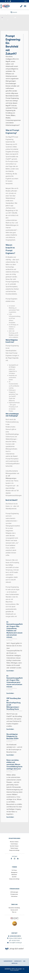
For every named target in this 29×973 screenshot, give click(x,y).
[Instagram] (8, 1)
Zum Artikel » (10, 671)
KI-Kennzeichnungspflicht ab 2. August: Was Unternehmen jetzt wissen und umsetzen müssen (14, 681)
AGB (24, 961)
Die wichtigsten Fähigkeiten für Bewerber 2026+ (12, 736)
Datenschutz (17, 961)
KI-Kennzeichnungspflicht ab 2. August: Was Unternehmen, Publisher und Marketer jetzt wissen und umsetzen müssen (14, 629)
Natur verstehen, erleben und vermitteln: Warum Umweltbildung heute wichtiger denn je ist (14, 764)
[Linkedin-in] (18, 858)
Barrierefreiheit (8, 961)
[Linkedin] (10, 1)
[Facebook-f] (5, 1)
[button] (25, 6)
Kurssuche (14, 12)
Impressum (14, 963)
